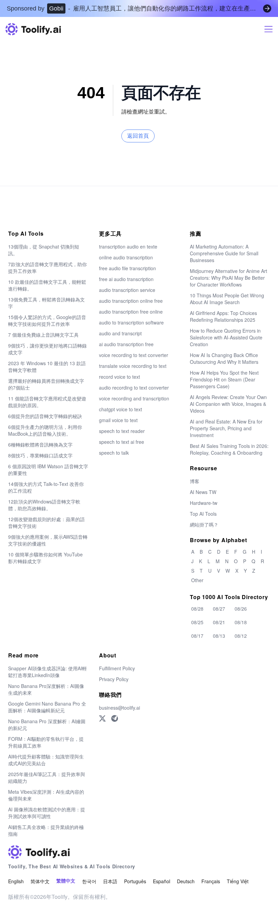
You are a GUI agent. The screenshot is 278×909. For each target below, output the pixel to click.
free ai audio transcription (126, 279)
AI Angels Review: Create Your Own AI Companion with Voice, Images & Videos (228, 404)
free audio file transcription (127, 268)
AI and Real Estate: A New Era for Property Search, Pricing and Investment (226, 428)
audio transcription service (127, 289)
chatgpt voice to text (120, 409)
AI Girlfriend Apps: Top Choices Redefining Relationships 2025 (223, 316)
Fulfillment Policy (117, 668)
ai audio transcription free (126, 344)
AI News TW (203, 492)
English (16, 881)
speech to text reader (122, 431)
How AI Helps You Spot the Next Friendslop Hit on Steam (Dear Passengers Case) (224, 379)
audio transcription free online (131, 311)
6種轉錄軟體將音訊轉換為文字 (40, 444)
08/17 (197, 635)
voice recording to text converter (133, 355)
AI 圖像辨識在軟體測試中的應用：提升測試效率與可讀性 (46, 812)
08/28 (197, 608)
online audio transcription (126, 257)
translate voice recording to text (132, 365)
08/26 (241, 608)
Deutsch (186, 881)
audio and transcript (120, 333)
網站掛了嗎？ (204, 524)
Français (210, 881)
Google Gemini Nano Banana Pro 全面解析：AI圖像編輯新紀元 (47, 707)
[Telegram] (114, 718)
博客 (194, 481)
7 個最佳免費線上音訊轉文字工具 (43, 334)
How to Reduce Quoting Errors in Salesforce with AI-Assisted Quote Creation (226, 337)
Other (197, 580)
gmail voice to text (118, 420)
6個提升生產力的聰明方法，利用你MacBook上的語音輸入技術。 (45, 430)
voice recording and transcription (134, 398)
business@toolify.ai (119, 707)
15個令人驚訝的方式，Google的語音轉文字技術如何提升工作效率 (47, 320)
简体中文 (40, 881)
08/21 (219, 622)
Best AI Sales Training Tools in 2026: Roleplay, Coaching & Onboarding (229, 449)
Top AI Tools (203, 513)
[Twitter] (102, 718)
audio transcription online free (131, 300)
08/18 (241, 622)
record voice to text (119, 376)
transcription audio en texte (128, 246)
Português (135, 881)
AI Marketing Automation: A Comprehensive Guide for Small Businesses (224, 253)
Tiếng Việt (238, 881)
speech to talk (114, 452)
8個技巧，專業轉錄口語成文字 (40, 455)
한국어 (89, 881)
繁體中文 (65, 881)
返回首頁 (138, 136)
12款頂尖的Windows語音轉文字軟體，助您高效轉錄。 (44, 505)
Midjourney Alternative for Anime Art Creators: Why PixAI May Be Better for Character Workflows (228, 278)
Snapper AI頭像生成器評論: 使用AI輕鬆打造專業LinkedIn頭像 (47, 671)
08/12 (241, 635)
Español (161, 881)
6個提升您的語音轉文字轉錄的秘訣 (45, 416)
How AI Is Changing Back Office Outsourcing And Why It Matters (224, 358)
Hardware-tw (203, 502)
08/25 (197, 622)
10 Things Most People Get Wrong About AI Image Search (227, 298)
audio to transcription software (131, 322)
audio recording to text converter (134, 387)
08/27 (219, 608)
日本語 (110, 881)
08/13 (219, 635)
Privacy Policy (113, 679)
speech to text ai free (121, 441)
